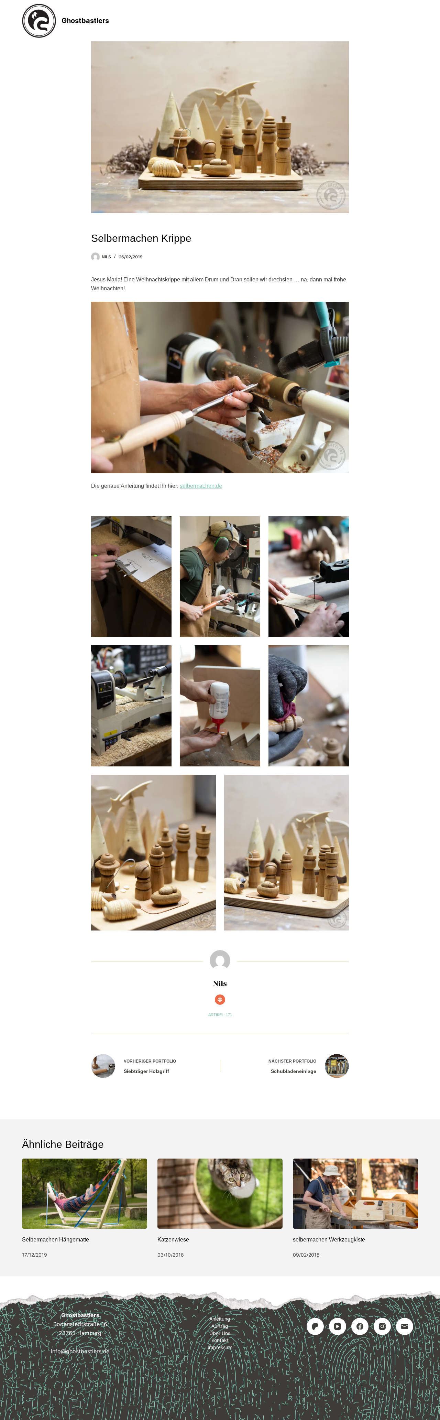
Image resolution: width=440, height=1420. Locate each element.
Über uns (219, 1333)
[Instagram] (382, 1326)
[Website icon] (220, 999)
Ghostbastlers (85, 21)
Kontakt (220, 1340)
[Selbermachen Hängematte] (84, 1194)
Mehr (286, 20)
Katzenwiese (173, 1239)
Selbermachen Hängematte (55, 1239)
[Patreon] (315, 1326)
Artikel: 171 (220, 1015)
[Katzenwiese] (220, 1194)
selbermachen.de (201, 486)
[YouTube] (337, 1326)
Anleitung (201, 20)
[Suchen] (415, 20)
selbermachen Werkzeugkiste (329, 1239)
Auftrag (247, 20)
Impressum (220, 1347)
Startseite (154, 20)
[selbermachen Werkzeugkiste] (355, 1194)
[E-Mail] (404, 1326)
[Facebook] (359, 1326)
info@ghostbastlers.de (80, 1351)
